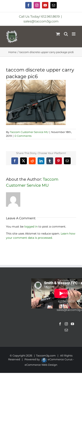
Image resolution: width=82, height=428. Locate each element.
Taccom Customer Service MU (29, 132)
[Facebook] (60, 323)
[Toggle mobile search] (66, 34)
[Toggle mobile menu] (74, 34)
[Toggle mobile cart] (58, 34)
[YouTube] (72, 323)
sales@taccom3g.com (41, 21)
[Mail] (66, 330)
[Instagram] (66, 323)
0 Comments (23, 135)
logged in (31, 226)
